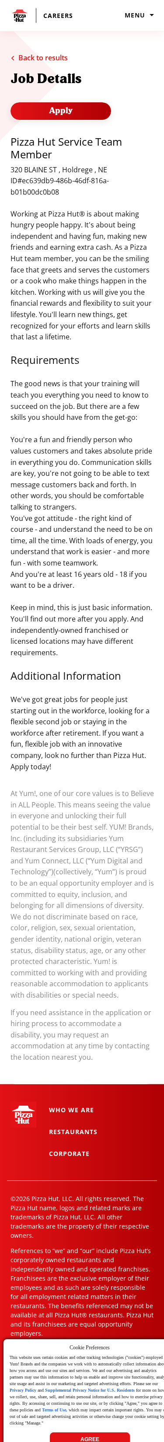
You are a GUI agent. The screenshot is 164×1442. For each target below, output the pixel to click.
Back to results (43, 58)
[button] (44, 16)
